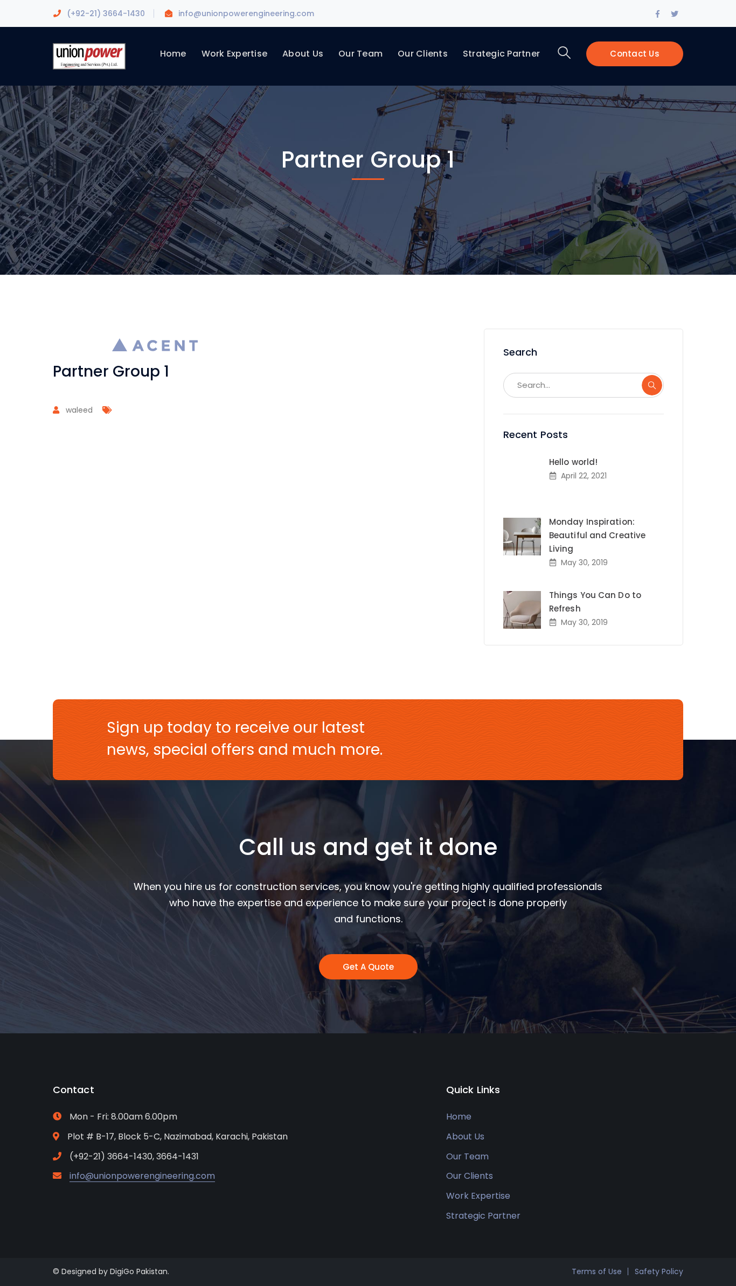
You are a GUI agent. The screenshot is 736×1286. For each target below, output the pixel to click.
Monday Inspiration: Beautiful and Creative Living (597, 535)
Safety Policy (659, 1271)
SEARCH (652, 385)
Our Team (467, 1156)
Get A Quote (368, 966)
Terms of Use (597, 1271)
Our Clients (469, 1176)
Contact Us (634, 53)
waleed (79, 410)
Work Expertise (478, 1196)
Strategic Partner (483, 1215)
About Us (465, 1136)
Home (458, 1116)
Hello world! (573, 462)
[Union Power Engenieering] (89, 55)
